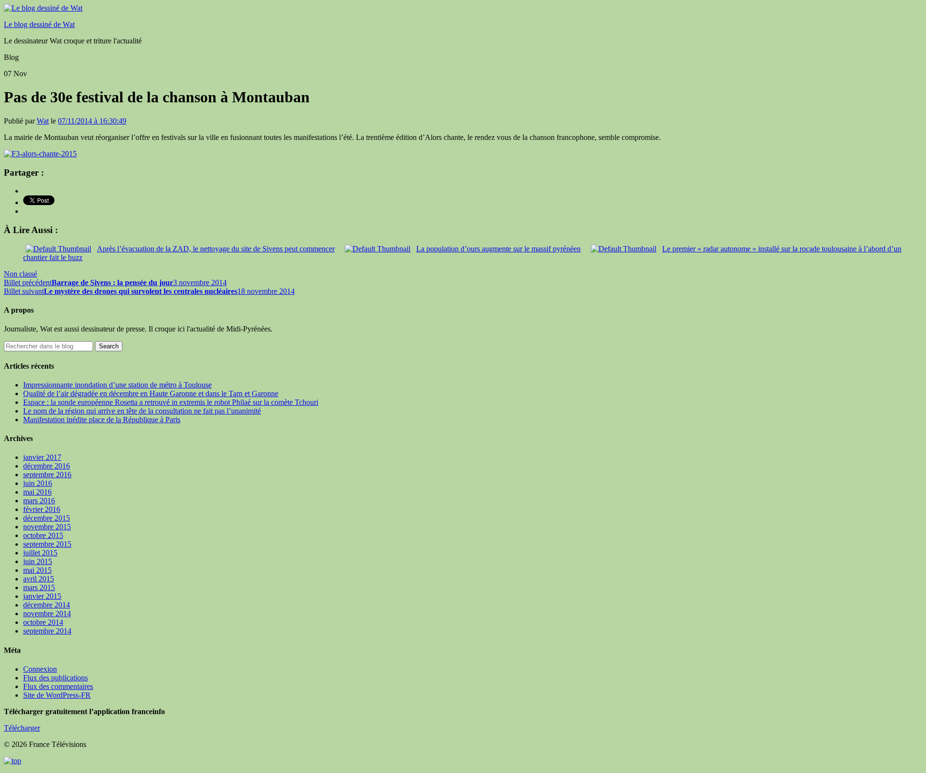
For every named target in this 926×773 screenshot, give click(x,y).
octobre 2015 (43, 535)
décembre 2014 (46, 605)
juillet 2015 (40, 553)
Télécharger (22, 728)
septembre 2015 (47, 544)
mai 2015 (37, 570)
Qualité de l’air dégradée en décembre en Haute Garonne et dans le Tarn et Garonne (150, 393)
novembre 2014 (47, 613)
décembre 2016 (46, 466)
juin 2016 (37, 483)
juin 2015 (37, 561)
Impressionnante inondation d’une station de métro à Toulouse (117, 385)
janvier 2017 (42, 457)
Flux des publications (55, 678)
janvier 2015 (42, 596)
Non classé (20, 274)
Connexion (40, 669)
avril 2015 (38, 579)
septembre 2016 (47, 474)
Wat (43, 121)
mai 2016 (37, 492)
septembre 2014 (47, 631)
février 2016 (41, 509)
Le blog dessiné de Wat (39, 24)
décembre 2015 (46, 518)
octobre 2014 (43, 622)
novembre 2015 (47, 527)
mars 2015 (39, 587)
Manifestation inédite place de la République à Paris (101, 419)
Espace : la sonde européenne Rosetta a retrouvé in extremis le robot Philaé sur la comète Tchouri (170, 402)
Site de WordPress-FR (57, 695)
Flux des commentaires (58, 686)
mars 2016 (39, 501)
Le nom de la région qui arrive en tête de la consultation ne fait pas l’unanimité (142, 411)
